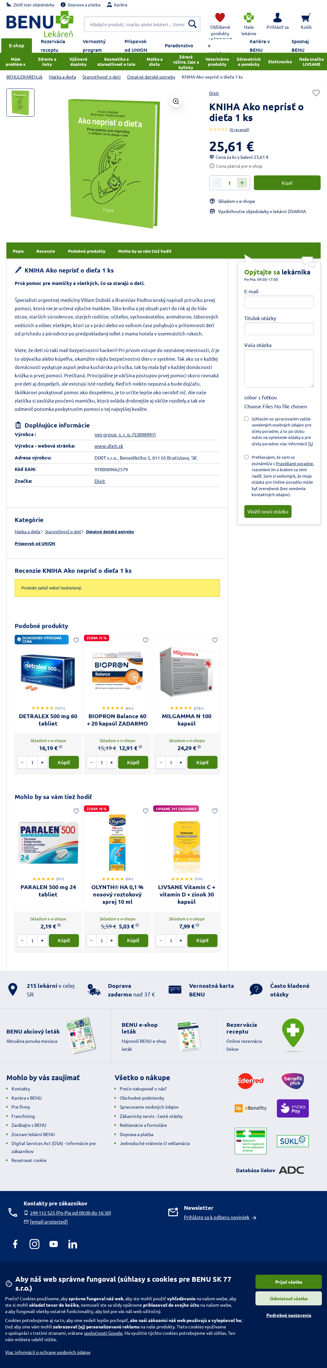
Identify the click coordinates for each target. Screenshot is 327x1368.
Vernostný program (94, 45)
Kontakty (20, 1088)
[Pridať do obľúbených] (316, 92)
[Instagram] (34, 1244)
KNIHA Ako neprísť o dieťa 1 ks (68, 270)
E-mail (251, 291)
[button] (277, 24)
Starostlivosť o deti (63, 531)
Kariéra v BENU (260, 45)
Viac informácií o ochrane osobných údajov (47, 1352)
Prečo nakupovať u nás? (143, 1088)
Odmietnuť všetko (289, 1298)
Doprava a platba (136, 1134)
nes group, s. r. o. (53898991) (125, 434)
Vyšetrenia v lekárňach (220, 45)
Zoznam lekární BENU (33, 1134)
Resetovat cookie (29, 1160)
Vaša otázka (257, 345)
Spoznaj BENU (300, 45)
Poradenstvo (179, 45)
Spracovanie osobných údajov (149, 1107)
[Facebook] (15, 1244)
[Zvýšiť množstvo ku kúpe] (242, 183)
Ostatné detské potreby (110, 531)
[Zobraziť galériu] (176, 101)
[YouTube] (54, 1244)
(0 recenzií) (239, 129)
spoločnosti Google (103, 1333)
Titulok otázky (260, 318)
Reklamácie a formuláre (143, 1125)
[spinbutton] (229, 183)
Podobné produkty (41, 626)
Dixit (214, 93)
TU (310, 443)
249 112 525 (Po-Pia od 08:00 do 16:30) (70, 1213)
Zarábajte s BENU (28, 1125)
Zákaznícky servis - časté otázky (151, 1116)
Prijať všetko (288, 1282)
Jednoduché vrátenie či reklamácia (155, 1143)
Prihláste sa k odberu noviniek (216, 1217)
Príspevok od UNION (136, 45)
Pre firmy (20, 1107)
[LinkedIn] (73, 1244)
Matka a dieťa (27, 531)
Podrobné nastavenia (288, 1315)
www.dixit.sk (109, 446)
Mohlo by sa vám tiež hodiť (53, 797)
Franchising (23, 1116)
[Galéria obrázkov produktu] (20, 102)
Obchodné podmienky (142, 1098)
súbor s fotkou (260, 397)
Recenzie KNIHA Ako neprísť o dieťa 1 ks (73, 570)
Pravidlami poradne (294, 463)
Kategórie (29, 520)
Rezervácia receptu (53, 45)
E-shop (16, 45)
